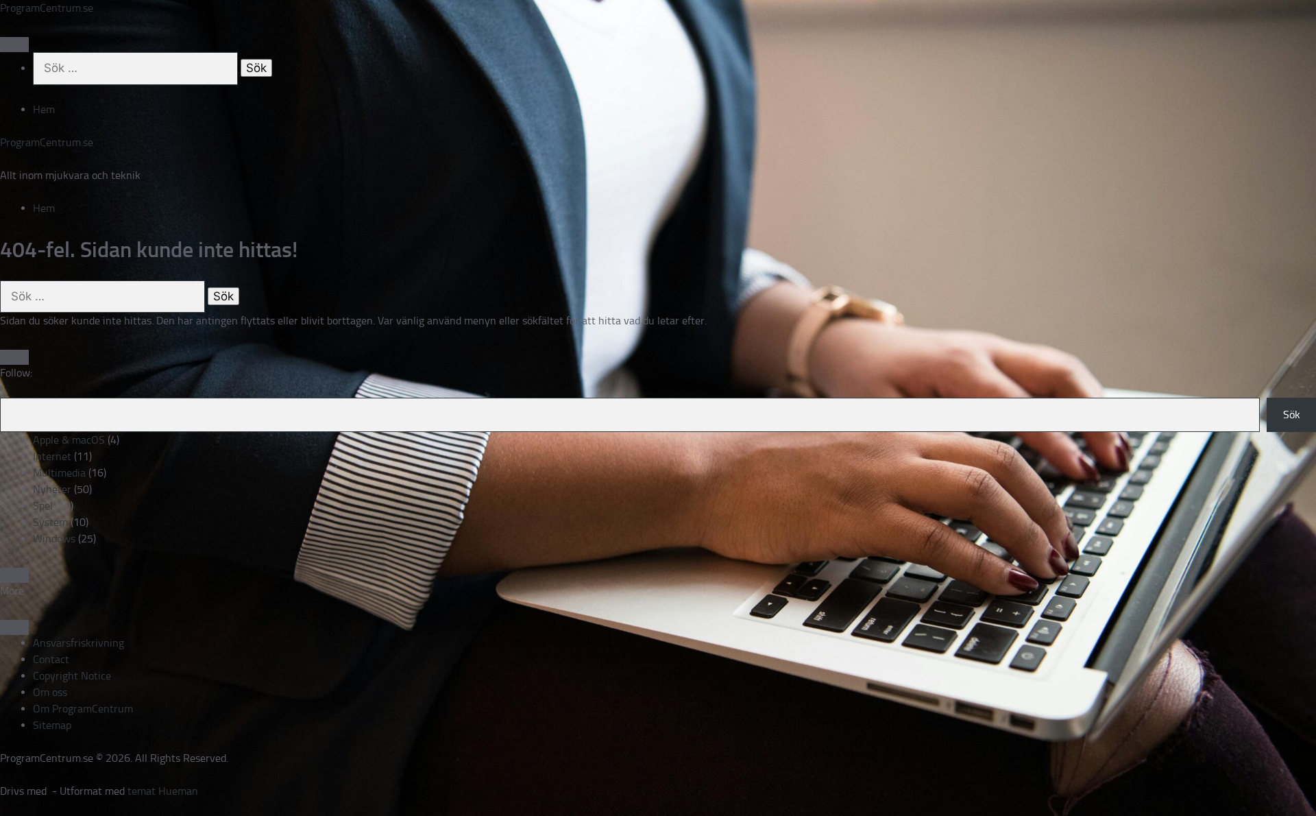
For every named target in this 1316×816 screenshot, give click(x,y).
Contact (51, 659)
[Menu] (14, 44)
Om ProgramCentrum (83, 708)
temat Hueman (162, 790)
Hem (44, 109)
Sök (1291, 414)
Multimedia (59, 472)
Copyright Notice (72, 675)
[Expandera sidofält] (14, 357)
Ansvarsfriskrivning (78, 642)
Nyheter (52, 489)
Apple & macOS (69, 439)
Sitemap (52, 725)
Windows (54, 538)
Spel (43, 505)
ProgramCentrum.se (46, 7)
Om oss (50, 692)
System (50, 522)
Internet (52, 456)
